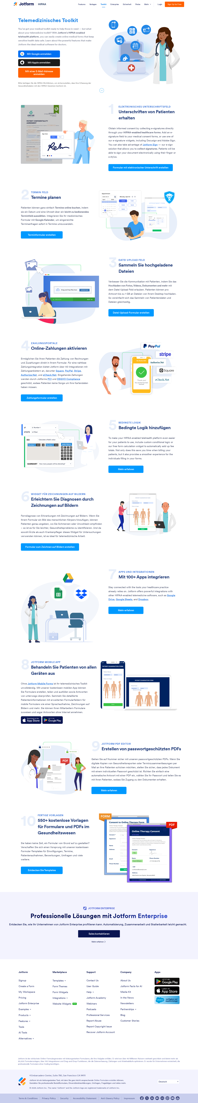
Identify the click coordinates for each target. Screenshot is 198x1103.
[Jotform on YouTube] (172, 1098)
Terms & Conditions (28, 1098)
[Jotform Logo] (24, 4)
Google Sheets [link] (124, 599)
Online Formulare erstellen (105, 1080)
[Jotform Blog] (162, 1098)
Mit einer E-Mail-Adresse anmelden (39, 73)
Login (160, 4)
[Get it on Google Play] (52, 720)
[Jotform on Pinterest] (167, 1098)
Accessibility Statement (84, 1098)
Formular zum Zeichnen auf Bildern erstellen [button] (50, 546)
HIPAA (42, 4)
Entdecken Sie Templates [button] (42, 870)
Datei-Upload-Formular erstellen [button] (131, 312)
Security (64, 1098)
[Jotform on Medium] (157, 1098)
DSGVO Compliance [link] (68, 379)
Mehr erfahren (98, 942)
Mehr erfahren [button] (126, 469)
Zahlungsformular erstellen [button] (42, 397)
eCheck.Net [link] (49, 375)
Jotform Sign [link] (150, 144)
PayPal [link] (69, 370)
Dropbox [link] (143, 599)
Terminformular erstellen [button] (42, 234)
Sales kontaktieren (99, 933)
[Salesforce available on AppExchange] (167, 1000)
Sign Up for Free (174, 4)
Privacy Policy (49, 1098)
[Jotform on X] (147, 1098)
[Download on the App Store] (31, 720)
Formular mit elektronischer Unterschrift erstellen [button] (140, 167)
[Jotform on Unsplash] (178, 1098)
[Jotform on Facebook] (142, 1098)
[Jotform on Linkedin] (152, 1098)
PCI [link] (50, 379)
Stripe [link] (77, 370)
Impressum (129, 1098)
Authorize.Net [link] (29, 375)
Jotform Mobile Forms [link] (40, 683)
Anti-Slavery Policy (110, 1098)
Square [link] (60, 370)
